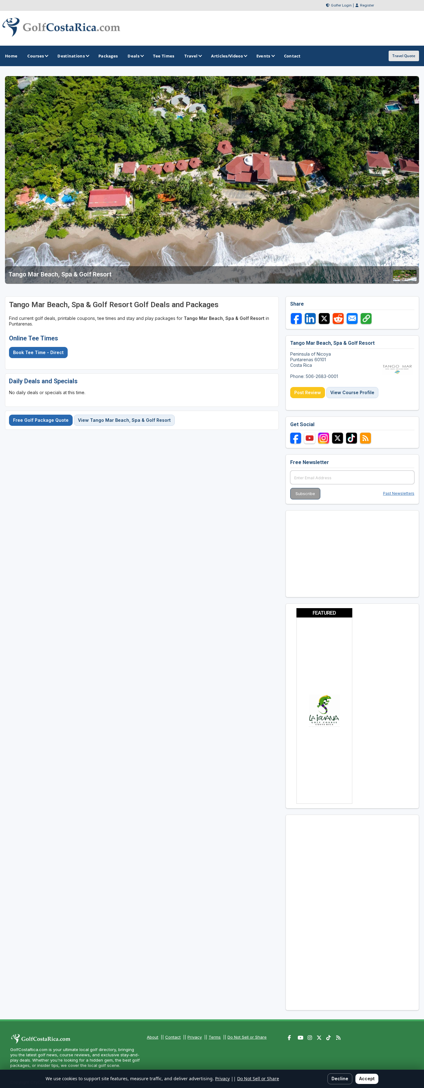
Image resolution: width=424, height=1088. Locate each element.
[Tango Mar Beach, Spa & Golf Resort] (404, 279)
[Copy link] (366, 318)
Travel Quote (403, 55)
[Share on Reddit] (338, 318)
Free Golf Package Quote (41, 420)
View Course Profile (352, 392)
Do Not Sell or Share (247, 1037)
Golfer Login (341, 5)
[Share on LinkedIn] (310, 318)
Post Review (307, 392)
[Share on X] (324, 318)
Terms (215, 1037)
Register (367, 5)
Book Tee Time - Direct (38, 352)
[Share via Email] (352, 318)
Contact (173, 1037)
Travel (191, 56)
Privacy (194, 1037)
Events (263, 56)
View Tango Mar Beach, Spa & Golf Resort (124, 420)
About (152, 1037)
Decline (340, 1078)
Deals (133, 56)
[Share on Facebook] (296, 318)
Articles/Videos (227, 56)
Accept (367, 1078)
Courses (35, 56)
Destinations (71, 56)
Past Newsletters (398, 493)
